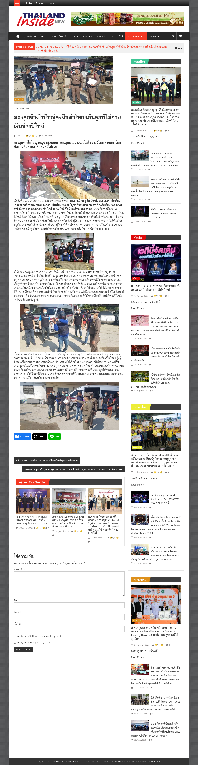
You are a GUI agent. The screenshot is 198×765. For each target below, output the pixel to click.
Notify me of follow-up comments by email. (39, 636)
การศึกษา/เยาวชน (58, 36)
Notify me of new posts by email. (34, 642)
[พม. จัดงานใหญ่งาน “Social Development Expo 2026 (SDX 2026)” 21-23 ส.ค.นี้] (140, 496)
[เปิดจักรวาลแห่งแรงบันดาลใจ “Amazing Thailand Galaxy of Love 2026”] (140, 211)
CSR (121, 36)
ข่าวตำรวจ (19, 99)
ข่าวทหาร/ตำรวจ (135, 36)
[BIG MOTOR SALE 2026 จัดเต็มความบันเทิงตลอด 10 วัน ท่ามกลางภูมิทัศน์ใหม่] (156, 262)
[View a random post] (180, 36)
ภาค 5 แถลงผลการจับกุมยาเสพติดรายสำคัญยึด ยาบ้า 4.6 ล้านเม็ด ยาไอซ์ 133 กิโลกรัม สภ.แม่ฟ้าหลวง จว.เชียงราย (68, 521)
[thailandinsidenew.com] (18, 36)
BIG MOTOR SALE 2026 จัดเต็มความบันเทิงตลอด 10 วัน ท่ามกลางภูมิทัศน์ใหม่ (156, 287)
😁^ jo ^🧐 (40, 528)
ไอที (42, 36)
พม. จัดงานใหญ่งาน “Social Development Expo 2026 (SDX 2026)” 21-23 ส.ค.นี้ (165, 499)
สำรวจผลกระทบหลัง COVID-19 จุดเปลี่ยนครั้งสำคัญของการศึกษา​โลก (48, 460)
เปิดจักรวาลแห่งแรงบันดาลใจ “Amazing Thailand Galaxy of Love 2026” (164, 213)
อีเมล (17, 612)
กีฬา (112, 36)
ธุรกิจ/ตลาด (30, 36)
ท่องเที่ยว (87, 36)
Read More (137, 142)
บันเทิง (75, 36)
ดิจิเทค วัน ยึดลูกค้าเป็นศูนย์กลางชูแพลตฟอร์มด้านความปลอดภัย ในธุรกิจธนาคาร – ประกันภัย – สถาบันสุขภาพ (72, 469)
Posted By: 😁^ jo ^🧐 (25, 136)
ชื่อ (16, 600)
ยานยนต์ (101, 36)
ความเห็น (19, 569)
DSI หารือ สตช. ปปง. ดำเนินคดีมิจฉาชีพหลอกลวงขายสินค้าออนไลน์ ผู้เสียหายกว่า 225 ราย (32, 520)
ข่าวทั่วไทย (154, 36)
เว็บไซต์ (18, 624)
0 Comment (47, 135)
